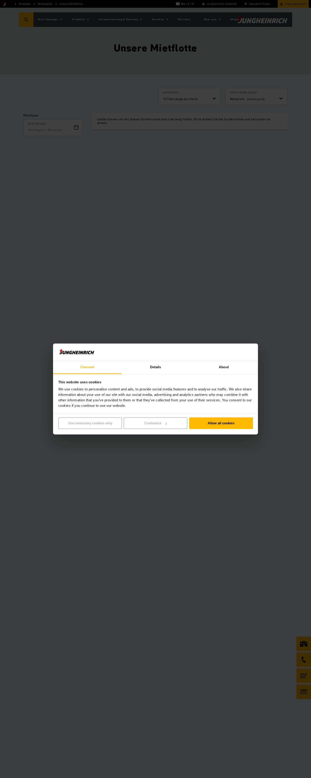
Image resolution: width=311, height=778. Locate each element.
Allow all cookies (221, 423)
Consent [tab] (87, 367)
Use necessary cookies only (90, 423)
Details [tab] (155, 367)
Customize (152, 423)
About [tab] (224, 367)
